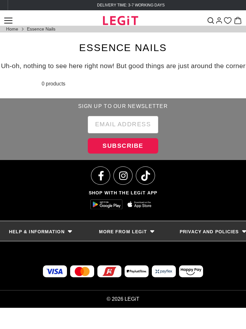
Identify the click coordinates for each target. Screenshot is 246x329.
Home (12, 28)
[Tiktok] (145, 175)
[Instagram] (123, 175)
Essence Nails (41, 28)
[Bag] (238, 20)
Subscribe (123, 145)
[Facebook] (101, 175)
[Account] (219, 20)
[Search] (211, 20)
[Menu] (8, 20)
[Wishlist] (227, 20)
